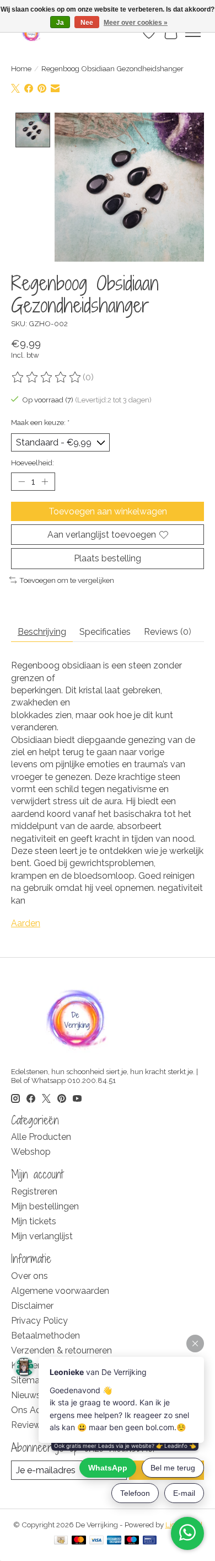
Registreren (34, 1191)
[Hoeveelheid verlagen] (21, 482)
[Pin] (150, 1541)
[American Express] (114, 1541)
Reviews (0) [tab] (167, 631)
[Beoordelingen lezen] (47, 377)
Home (21, 68)
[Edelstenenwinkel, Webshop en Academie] (31, 32)
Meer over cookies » (136, 22)
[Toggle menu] (193, 33)
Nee (86, 22)
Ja (60, 22)
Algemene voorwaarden (60, 1291)
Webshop (31, 1151)
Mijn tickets (33, 1221)
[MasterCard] (79, 1541)
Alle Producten (41, 1137)
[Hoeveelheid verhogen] (44, 482)
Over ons (29, 1276)
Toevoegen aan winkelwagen (108, 511)
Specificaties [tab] (105, 631)
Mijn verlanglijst (42, 1236)
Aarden (25, 923)
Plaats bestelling (107, 558)
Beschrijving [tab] (42, 631)
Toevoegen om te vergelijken (66, 580)
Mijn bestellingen (45, 1206)
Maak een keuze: (40, 422)
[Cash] (61, 1541)
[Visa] (96, 1541)
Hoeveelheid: (32, 462)
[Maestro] (132, 1541)
